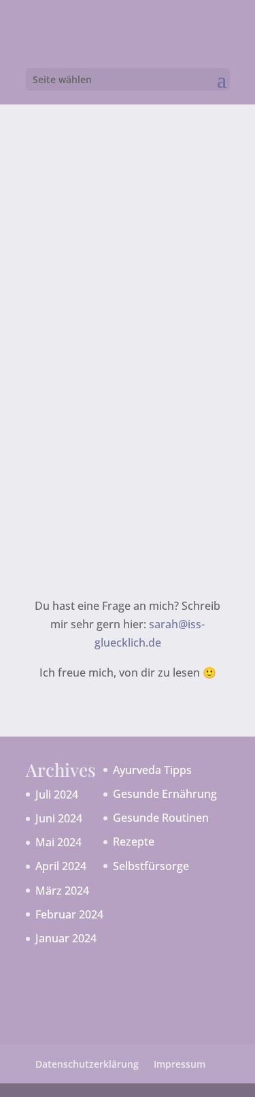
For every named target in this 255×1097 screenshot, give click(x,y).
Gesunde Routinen (161, 817)
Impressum (179, 1063)
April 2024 (60, 866)
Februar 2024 (69, 914)
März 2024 (62, 890)
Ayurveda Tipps (152, 769)
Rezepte (133, 841)
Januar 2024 (66, 938)
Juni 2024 (58, 818)
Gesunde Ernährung (165, 793)
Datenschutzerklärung (87, 1063)
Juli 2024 (56, 794)
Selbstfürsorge (151, 866)
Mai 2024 (58, 842)
